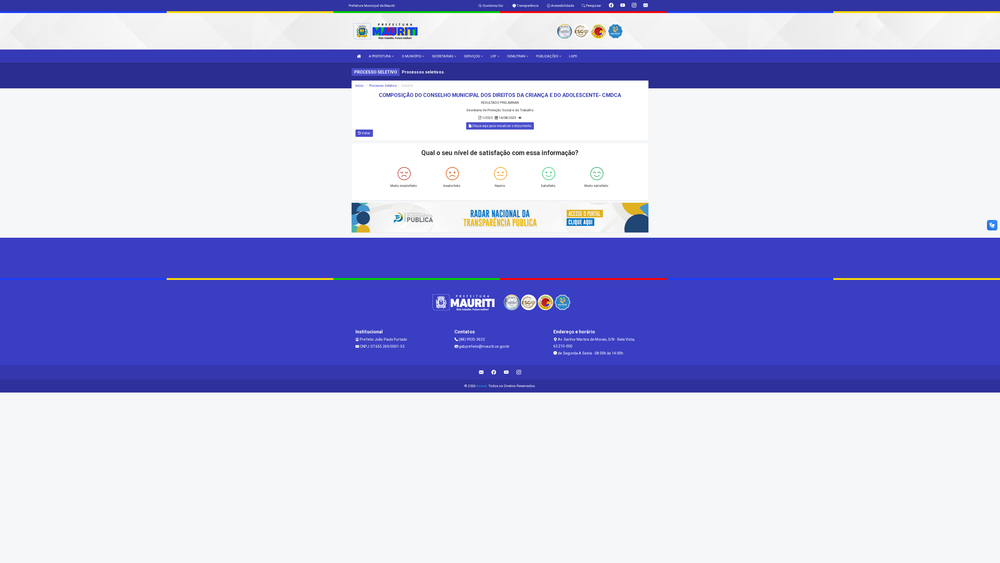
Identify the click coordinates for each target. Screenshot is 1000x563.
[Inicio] (359, 56)
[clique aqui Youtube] (506, 372)
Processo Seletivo (383, 86)
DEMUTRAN (516, 56)
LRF (494, 56)
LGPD (573, 56)
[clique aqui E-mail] (481, 372)
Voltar (365, 133)
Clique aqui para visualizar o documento (501, 126)
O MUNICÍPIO (412, 56)
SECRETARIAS (443, 56)
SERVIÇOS (472, 56)
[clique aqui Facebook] (493, 372)
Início (359, 86)
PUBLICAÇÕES (547, 56)
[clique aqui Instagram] (518, 372)
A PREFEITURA (380, 56)
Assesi (481, 386)
